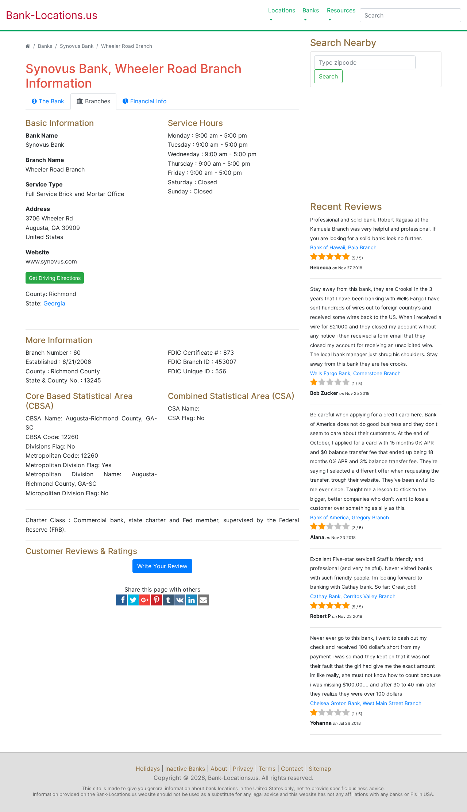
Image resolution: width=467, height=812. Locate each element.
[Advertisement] (375, 144)
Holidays (148, 768)
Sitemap (320, 768)
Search (328, 76)
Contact (292, 768)
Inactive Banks (185, 768)
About (219, 768)
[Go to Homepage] (28, 46)
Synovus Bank (76, 46)
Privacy (243, 768)
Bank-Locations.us (44, 15)
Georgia (54, 303)
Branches (96, 101)
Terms (267, 768)
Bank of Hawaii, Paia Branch (343, 247)
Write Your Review (162, 566)
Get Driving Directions (55, 278)
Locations (281, 10)
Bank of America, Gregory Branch (349, 517)
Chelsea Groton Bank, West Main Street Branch (365, 703)
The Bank (50, 101)
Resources (341, 10)
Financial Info (147, 101)
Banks (310, 10)
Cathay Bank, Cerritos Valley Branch (352, 596)
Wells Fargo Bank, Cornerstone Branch (355, 373)
